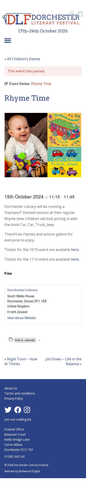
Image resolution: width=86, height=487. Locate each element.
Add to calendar (25, 340)
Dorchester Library (22, 290)
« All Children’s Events (22, 58)
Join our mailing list (17, 419)
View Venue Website (21, 318)
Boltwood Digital (29, 471)
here (75, 249)
